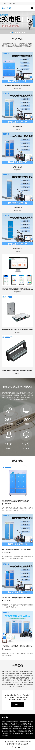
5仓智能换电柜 (17, 208)
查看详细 (16, 61)
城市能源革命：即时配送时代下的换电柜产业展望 (18, 598)
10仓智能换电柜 (17, 126)
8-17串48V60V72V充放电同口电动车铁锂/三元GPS (17, 330)
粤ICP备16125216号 (22, 744)
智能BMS (17, 332)
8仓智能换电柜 (17, 167)
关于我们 (17, 665)
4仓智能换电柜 (17, 248)
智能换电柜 (17, 88)
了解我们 (15, 705)
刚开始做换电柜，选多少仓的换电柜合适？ (15, 501)
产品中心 (17, 39)
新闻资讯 (17, 461)
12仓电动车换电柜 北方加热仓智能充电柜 (17, 86)
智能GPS (17, 373)
